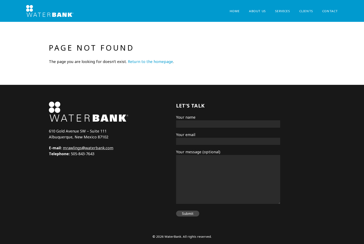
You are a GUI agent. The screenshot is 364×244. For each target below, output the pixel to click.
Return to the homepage (150, 61)
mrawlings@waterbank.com (88, 147)
